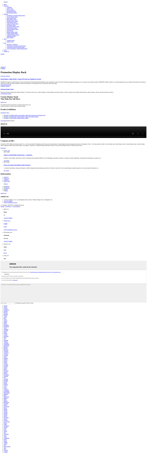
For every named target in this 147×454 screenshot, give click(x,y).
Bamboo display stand (12, 32)
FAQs (5, 50)
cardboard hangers (11, 36)
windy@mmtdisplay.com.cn (10, 202)
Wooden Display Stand (12, 21)
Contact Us (6, 51)
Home (5, 4)
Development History (12, 12)
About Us (6, 6)
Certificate (9, 7)
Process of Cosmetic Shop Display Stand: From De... (17, 165)
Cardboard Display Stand (13, 34)
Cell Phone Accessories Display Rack (16, 15)
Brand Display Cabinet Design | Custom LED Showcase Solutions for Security (21, 79)
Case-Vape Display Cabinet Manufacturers (17, 48)
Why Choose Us (11, 10)
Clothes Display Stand (12, 33)
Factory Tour (10, 8)
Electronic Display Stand (7, 89)
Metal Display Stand (12, 19)
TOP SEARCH (16, 206)
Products (6, 14)
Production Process (11, 11)
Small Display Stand (12, 22)
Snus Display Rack (11, 18)
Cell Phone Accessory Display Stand (15, 47)
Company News (11, 40)
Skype (5, 253)
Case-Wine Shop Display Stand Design (16, 46)
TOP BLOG (9, 206)
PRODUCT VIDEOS (12, 44)
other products (10, 37)
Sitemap (3, 206)
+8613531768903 (8, 201)
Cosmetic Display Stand (12, 23)
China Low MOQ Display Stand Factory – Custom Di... (18, 155)
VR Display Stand (11, 25)
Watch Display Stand (12, 28)
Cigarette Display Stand (12, 29)
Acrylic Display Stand (12, 17)
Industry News (10, 41)
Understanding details (6, 84)
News (5, 39)
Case (5, 43)
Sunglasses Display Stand (13, 26)
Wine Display (10, 30)
